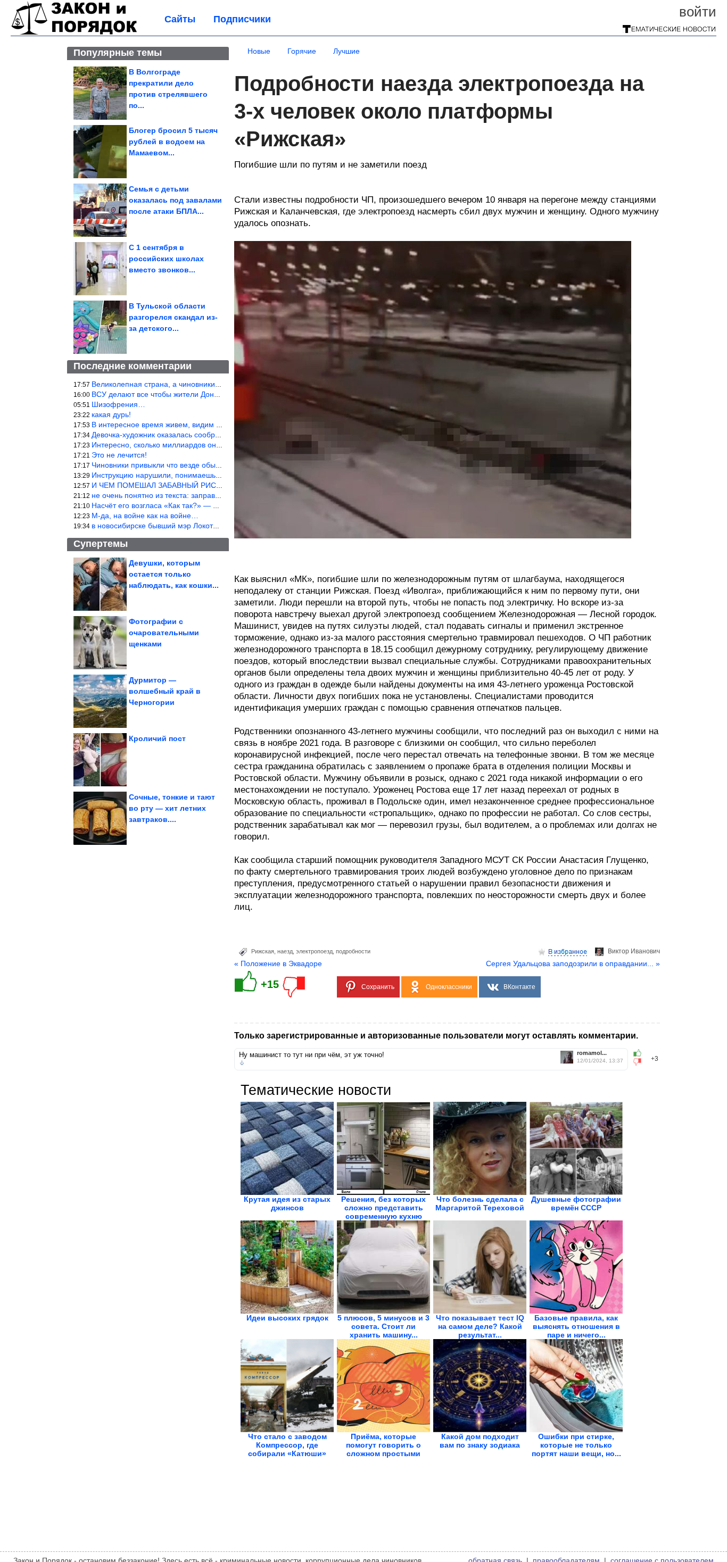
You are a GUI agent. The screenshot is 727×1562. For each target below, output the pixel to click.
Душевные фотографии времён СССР (576, 1203)
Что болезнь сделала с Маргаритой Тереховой (479, 1203)
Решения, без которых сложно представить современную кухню (383, 1207)
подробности (353, 951)
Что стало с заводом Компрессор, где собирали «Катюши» (287, 1445)
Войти (697, 12)
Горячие (301, 51)
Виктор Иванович (634, 951)
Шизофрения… (118, 404)
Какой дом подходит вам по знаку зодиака (480, 1440)
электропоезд (314, 951)
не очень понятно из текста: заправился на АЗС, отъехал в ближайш (211, 495)
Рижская (262, 951)
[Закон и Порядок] (74, 33)
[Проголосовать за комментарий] (640, 1062)
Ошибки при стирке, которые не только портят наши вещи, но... (576, 1445)
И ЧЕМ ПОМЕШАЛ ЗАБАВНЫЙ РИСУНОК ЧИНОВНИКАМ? (193, 485)
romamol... (592, 1053)
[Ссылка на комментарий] (242, 1063)
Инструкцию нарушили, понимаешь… (157, 475)
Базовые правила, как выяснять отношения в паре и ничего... (576, 1326)
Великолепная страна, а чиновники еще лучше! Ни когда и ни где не (211, 384)
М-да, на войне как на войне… (145, 515)
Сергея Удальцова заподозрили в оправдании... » (573, 963)
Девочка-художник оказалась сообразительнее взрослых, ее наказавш (214, 434)
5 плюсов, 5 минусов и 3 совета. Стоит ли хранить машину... (383, 1326)
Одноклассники (449, 987)
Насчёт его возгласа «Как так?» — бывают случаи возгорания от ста (211, 505)
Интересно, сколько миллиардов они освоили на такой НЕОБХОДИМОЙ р (221, 445)
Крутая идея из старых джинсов (287, 1203)
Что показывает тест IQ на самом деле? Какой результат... (480, 1326)
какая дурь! (111, 414)
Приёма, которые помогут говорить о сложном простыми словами (383, 1449)
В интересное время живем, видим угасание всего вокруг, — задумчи (213, 424)
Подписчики (242, 19)
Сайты (179, 19)
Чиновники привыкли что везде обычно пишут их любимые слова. (206, 465)
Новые (258, 51)
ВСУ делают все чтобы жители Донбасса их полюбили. (188, 394)
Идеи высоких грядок (287, 1318)
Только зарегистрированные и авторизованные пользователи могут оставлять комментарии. (436, 1035)
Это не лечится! (119, 455)
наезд (285, 951)
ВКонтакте (519, 987)
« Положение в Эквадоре (278, 963)
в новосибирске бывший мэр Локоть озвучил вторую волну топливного (214, 525)
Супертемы (100, 543)
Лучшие (346, 51)
